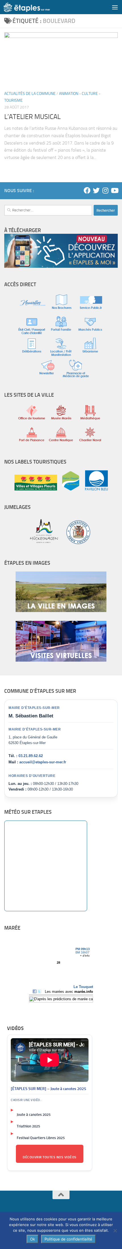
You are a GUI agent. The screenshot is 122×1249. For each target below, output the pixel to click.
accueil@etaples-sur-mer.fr (42, 762)
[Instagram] (105, 190)
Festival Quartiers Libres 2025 (41, 1138)
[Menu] (115, 7)
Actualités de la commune (30, 93)
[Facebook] (87, 190)
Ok (32, 1239)
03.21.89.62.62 (30, 756)
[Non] (115, 1230)
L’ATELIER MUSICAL (32, 117)
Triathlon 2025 (28, 1126)
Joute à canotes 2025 (34, 1114)
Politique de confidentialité (68, 1239)
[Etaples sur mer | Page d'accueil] (35, 7)
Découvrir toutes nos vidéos (50, 1157)
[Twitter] (96, 190)
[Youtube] (114, 190)
